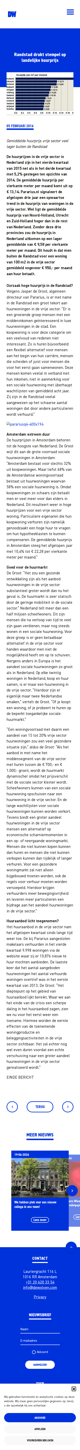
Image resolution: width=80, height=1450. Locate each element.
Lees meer (40, 1220)
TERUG (40, 1106)
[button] (74, 1389)
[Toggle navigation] (70, 12)
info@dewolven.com (40, 1288)
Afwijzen (40, 1429)
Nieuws (40, 39)
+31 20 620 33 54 (40, 1282)
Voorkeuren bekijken (40, 1440)
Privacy (40, 1297)
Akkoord (40, 1418)
